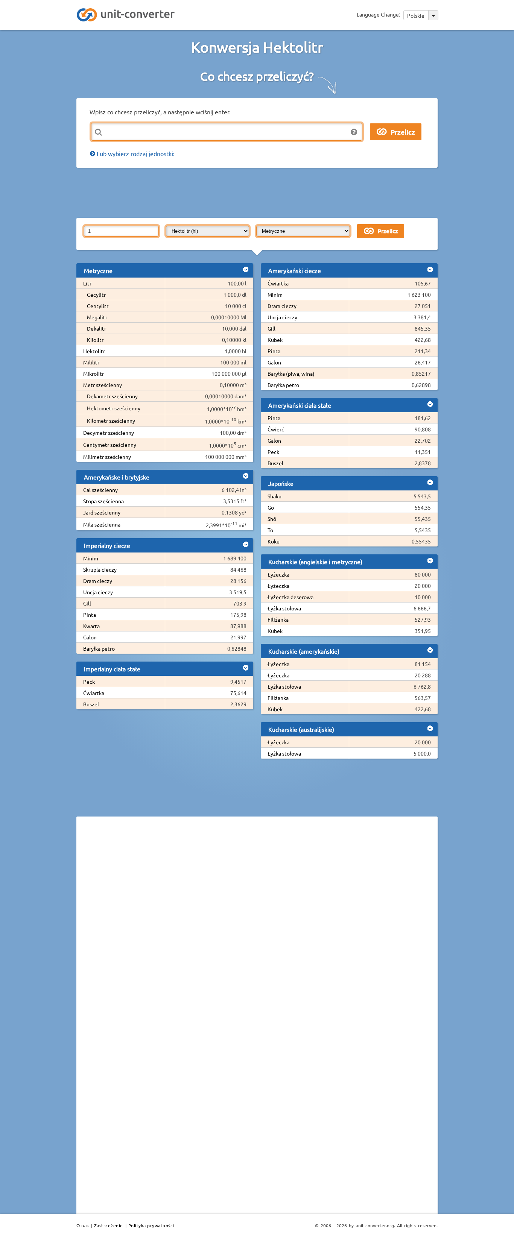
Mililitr (91, 362)
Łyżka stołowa (284, 608)
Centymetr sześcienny (109, 444)
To (270, 530)
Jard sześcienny (101, 512)
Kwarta (91, 625)
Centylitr (97, 305)
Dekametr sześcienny (112, 396)
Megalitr (97, 317)
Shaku (274, 496)
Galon (90, 637)
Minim (90, 558)
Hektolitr (94, 351)
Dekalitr (96, 328)
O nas (82, 1225)
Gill (87, 603)
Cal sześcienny (100, 489)
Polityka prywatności (151, 1225)
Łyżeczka (278, 574)
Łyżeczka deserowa (290, 596)
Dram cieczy (97, 580)
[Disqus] (257, 926)
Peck (89, 681)
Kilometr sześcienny (111, 420)
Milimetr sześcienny (107, 456)
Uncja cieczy (98, 592)
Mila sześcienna (101, 524)
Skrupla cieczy (100, 569)
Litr (87, 283)
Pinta (89, 614)
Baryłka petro (99, 648)
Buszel (91, 704)
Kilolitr (95, 339)
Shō (272, 518)
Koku (274, 541)
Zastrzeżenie (108, 1225)
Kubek (275, 339)
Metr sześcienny (102, 384)
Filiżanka (278, 619)
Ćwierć (276, 429)
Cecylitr (96, 294)
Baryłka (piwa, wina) (291, 373)
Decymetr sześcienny (108, 432)
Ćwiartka (93, 692)
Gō (271, 507)
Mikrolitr (93, 373)
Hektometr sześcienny (113, 408)
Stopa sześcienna (103, 501)
